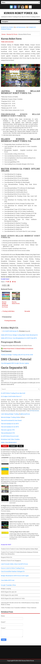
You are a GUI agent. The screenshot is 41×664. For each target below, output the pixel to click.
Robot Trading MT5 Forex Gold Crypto (14, 514)
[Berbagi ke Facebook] (9, 285)
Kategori (13, 446)
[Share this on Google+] (10, 282)
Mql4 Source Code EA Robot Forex (12, 478)
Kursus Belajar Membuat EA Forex (5, 304)
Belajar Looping (6, 588)
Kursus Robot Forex (11, 38)
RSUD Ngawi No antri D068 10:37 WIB (12, 598)
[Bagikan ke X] (7, 285)
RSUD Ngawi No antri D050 (9, 595)
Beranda (27, 311)
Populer (5, 446)
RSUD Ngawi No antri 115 (8, 592)
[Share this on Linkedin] (15, 282)
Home (4, 34)
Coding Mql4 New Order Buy (19, 468)
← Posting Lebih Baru (7, 311)
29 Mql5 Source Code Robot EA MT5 (13, 506)
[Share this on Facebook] (6, 282)
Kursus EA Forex (12, 34)
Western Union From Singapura (11, 560)
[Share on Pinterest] (13, 282)
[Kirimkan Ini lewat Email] (3, 285)
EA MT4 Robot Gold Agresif (18, 496)
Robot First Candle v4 (16, 522)
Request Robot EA (6, 557)
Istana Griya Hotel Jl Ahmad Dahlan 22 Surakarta (18, 348)
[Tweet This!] (8, 282)
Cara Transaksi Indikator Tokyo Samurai (23, 607)
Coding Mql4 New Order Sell (19, 532)
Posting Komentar (10, 320)
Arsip (20, 446)
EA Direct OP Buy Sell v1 (17, 458)
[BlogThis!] (5, 285)
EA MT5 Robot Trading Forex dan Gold (14, 450)
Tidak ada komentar (7, 42)
